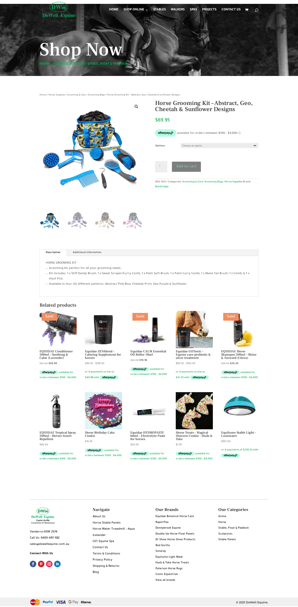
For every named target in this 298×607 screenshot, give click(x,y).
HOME (113, 10)
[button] (136, 106)
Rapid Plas (161, 522)
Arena (222, 516)
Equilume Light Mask (169, 557)
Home (43, 95)
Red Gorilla (162, 545)
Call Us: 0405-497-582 (45, 538)
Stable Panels (227, 539)
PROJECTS (209, 10)
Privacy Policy (102, 560)
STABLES (159, 10)
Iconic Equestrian (166, 574)
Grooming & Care (76, 95)
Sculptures (225, 534)
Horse (222, 522)
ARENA (45, 64)
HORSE (58, 64)
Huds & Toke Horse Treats (172, 562)
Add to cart (186, 167)
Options (160, 146)
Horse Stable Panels (107, 523)
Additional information (87, 252)
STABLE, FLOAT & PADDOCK (107, 64)
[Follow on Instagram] (49, 564)
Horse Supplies (56, 95)
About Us (99, 516)
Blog (96, 572)
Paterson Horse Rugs (168, 568)
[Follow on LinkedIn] (57, 564)
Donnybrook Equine (168, 528)
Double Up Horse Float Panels (174, 534)
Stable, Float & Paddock (233, 528)
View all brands (165, 580)
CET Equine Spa (103, 541)
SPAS (193, 10)
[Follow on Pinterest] (41, 564)
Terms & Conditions (106, 554)
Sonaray (160, 551)
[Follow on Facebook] (33, 564)
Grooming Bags (96, 95)
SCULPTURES (75, 64)
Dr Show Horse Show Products (175, 539)
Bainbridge (161, 186)
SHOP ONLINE (133, 10)
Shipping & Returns (106, 566)
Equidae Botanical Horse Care (174, 516)
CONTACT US (231, 10)
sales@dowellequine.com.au (49, 544)
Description (53, 252)
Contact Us (100, 547)
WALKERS (178, 10)
